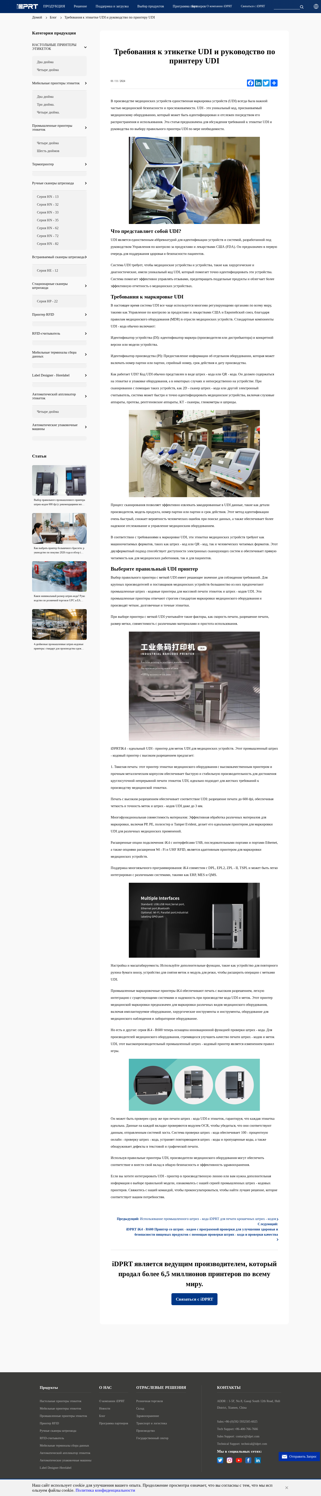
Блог (53, 17)
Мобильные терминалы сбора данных (64, 1445)
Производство (145, 1430)
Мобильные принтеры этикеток (60, 1408)
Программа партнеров (113, 1423)
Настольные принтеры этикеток (60, 1401)
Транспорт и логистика (151, 1423)
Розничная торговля (149, 1401)
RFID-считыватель (52, 1438)
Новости (104, 1408)
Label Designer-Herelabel (55, 1467)
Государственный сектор (152, 1438)
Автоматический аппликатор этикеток (65, 1453)
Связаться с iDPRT (194, 1299)
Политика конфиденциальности (105, 1490)
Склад (140, 1408)
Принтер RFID (49, 1423)
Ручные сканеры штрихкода (58, 1430)
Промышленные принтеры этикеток (63, 1416)
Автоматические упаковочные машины (65, 1460)
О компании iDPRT (112, 1401)
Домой (37, 17)
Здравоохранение (147, 1416)
